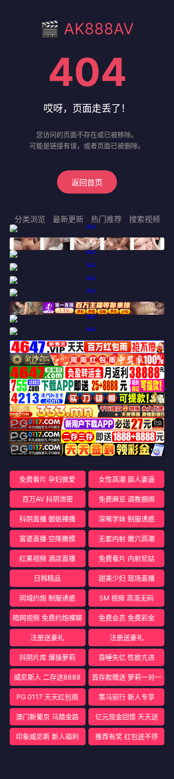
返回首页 (87, 182)
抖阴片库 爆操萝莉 (47, 657)
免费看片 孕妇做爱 (47, 479)
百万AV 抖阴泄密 (47, 499)
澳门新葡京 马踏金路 (47, 716)
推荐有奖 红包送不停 (126, 736)
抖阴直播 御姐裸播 (47, 519)
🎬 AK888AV (87, 28)
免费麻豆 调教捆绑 (127, 499)
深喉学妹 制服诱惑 (127, 519)
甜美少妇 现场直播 (127, 578)
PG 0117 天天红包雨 (47, 697)
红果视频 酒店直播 (47, 558)
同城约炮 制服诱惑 (47, 598)
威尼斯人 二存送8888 (47, 677)
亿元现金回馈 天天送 (126, 716)
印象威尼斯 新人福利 (47, 736)
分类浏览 (29, 219)
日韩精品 (47, 578)
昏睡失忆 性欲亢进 (127, 657)
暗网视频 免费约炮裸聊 (47, 617)
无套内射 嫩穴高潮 (127, 538)
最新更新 (68, 219)
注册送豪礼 (47, 637)
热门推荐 (106, 219)
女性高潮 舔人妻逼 (127, 479)
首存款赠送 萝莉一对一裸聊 (126, 679)
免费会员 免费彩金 (127, 617)
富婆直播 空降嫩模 (47, 538)
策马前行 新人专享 (127, 697)
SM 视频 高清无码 (126, 598)
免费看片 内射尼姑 (127, 558)
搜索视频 (144, 219)
